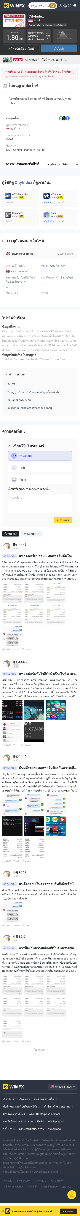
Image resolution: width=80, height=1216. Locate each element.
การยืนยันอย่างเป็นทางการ (18, 1121)
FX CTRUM (57, 1180)
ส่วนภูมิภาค (54, 1128)
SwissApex (23, 1180)
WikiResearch (56, 1121)
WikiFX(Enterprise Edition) (44, 1114)
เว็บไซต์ (59, 48)
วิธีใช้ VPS (9, 1128)
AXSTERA (33, 1186)
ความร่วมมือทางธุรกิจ (31, 1128)
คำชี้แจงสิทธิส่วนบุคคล (57, 1106)
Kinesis (8, 1180)
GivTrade (40, 1180)
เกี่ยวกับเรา (9, 1099)
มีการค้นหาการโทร (14, 1114)
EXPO (40, 1121)
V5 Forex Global (13, 1186)
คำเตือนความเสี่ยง (44, 1099)
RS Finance (51, 1186)
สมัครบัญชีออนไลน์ (21, 48)
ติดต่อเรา (24, 1099)
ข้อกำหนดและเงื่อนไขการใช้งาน (21, 1106)
